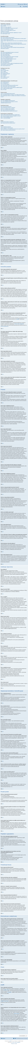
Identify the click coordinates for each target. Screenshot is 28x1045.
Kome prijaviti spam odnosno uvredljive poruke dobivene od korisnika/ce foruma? (13, 96)
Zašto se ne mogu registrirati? (6, 27)
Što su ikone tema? (4, 78)
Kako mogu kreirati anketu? (5, 55)
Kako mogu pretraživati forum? (6, 106)
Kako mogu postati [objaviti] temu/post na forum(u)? (10, 52)
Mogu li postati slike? (4, 72)
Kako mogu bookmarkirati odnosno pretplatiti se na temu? (11, 115)
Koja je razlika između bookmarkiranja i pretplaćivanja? (10, 114)
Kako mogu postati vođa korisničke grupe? (8, 86)
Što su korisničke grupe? (5, 84)
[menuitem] (3, 4)
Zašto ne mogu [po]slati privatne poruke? (8, 93)
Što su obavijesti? (4, 74)
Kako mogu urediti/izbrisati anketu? (7, 57)
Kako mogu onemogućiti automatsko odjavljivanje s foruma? (11, 32)
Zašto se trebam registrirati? (6, 24)
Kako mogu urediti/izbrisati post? (6, 53)
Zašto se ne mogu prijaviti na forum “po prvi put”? (9, 28)
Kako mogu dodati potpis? (5, 54)
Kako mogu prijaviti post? (5, 62)
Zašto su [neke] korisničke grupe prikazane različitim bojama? (11, 87)
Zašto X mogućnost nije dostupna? (7, 127)
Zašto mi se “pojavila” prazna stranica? (7, 108)
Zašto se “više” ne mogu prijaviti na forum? (8, 30)
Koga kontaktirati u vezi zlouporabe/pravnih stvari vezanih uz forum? (13, 128)
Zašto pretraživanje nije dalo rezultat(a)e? (8, 107)
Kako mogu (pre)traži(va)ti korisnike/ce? (8, 109)
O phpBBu (9, 992)
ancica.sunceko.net (4, 326)
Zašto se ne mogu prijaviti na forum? (7, 29)
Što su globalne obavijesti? (5, 73)
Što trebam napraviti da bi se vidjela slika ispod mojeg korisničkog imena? (13, 44)
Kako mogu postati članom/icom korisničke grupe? (9, 85)
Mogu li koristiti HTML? (5, 70)
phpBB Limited (6, 989)
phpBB (17, 319)
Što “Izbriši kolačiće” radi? (5, 33)
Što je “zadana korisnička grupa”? (6, 88)
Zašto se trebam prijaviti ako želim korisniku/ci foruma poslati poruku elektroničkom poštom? (12, 48)
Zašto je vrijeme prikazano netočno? (7, 39)
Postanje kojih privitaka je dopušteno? (7, 121)
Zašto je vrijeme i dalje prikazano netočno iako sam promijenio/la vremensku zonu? (14, 41)
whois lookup (16, 1013)
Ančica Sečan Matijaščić (19, 323)
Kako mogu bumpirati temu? (5, 65)
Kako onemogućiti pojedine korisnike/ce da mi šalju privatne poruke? (12, 94)
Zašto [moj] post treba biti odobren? (7, 64)
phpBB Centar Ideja (4, 1001)
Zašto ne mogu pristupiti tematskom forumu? (8, 58)
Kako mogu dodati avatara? (5, 45)
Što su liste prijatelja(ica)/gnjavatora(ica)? (8, 100)
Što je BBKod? (3, 69)
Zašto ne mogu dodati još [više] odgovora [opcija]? (9, 56)
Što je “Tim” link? (4, 89)
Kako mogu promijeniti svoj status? (7, 46)
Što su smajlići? (3, 71)
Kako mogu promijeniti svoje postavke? (7, 37)
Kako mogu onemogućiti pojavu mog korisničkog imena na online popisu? (13, 38)
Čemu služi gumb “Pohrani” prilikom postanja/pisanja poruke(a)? (12, 63)
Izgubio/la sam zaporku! (5, 31)
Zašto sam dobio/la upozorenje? (6, 61)
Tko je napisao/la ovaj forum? (6, 126)
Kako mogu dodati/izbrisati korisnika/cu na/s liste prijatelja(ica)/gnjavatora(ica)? (9, 102)
